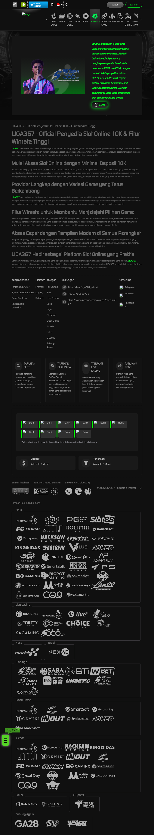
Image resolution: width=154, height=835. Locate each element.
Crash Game (104, 23)
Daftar (133, 4)
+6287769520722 (78, 293)
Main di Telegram (37, 4)
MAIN (102, 104)
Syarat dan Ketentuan (23, 292)
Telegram (129, 287)
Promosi (39, 286)
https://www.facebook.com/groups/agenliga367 (92, 301)
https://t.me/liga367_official (83, 287)
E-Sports (128, 23)
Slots (62, 21)
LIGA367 (16, 148)
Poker (120, 21)
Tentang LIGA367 (21, 286)
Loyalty (39, 292)
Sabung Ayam (136, 23)
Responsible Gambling (18, 305)
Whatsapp (129, 295)
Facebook (129, 304)
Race (77, 21)
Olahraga (95, 21)
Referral (39, 298)
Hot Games (54, 23)
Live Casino (70, 23)
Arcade (112, 21)
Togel (86, 21)
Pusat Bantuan (19, 298)
